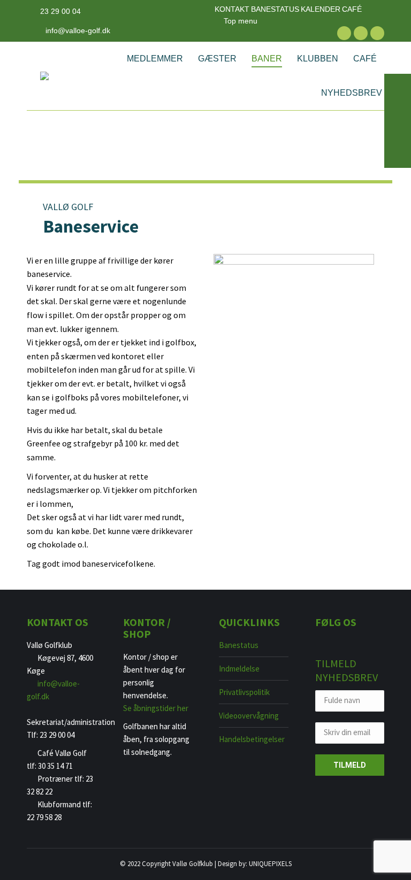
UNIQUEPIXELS (270, 863)
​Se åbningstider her (155, 708)
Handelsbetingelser (252, 739)
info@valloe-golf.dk (77, 30)
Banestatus (238, 645)
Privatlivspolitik (244, 692)
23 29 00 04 (60, 11)
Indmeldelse (239, 668)
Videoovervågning (249, 716)
